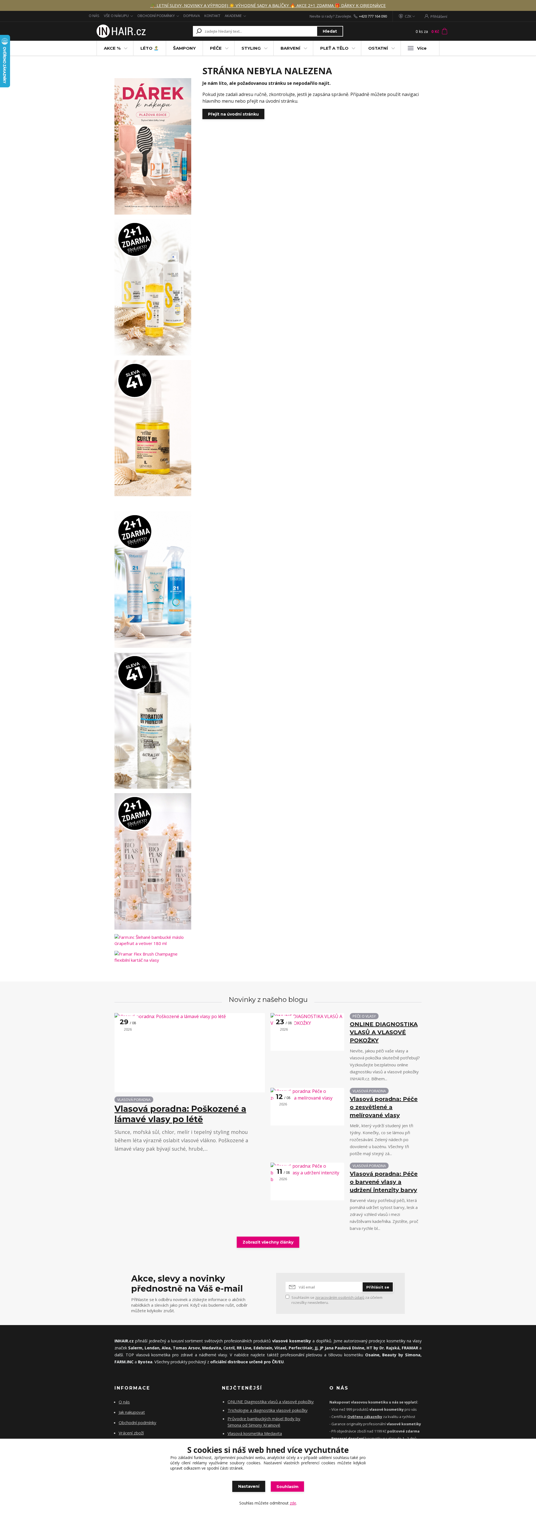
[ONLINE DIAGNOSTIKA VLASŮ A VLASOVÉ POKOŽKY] (307, 1032)
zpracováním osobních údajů (339, 1297)
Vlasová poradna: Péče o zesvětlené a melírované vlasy (384, 1107)
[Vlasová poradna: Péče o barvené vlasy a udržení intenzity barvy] (307, 1181)
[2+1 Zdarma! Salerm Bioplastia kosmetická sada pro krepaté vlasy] (152, 861)
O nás (124, 1402)
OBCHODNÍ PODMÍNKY (156, 15)
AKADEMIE (233, 15)
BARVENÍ (290, 48)
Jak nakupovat (132, 1412)
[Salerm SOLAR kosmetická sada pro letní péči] (152, 287)
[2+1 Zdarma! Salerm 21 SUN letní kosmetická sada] (152, 579)
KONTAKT (212, 15)
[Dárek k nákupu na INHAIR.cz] (152, 146)
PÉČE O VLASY (364, 1016)
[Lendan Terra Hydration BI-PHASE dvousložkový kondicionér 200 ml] (152, 720)
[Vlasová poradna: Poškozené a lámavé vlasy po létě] (189, 1052)
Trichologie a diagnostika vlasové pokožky (268, 1410)
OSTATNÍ (378, 48)
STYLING (251, 48)
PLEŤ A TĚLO (334, 48)
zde (293, 1503)
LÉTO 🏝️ (149, 48)
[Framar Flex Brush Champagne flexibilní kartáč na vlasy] (152, 957)
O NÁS (94, 15)
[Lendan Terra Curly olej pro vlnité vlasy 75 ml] (152, 428)
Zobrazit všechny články (268, 1242)
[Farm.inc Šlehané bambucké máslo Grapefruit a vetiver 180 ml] (152, 940)
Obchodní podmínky (137, 1422)
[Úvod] (121, 31)
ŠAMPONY (184, 48)
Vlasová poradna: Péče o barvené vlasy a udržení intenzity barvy (384, 1181)
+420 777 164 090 (373, 16)
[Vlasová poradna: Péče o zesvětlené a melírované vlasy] (307, 1107)
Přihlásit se (377, 1287)
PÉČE (216, 48)
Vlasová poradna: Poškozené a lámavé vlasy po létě (180, 1114)
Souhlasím (287, 1486)
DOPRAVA (191, 15)
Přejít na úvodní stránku (233, 114)
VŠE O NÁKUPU (116, 15)
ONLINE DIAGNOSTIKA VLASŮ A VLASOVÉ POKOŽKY (384, 1032)
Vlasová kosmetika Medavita (255, 1433)
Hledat (330, 31)
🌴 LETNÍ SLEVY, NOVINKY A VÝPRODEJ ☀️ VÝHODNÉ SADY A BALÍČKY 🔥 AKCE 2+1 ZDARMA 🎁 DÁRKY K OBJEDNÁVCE (268, 5)
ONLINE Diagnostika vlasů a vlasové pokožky (271, 1401)
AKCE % (112, 48)
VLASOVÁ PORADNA (133, 1099)
